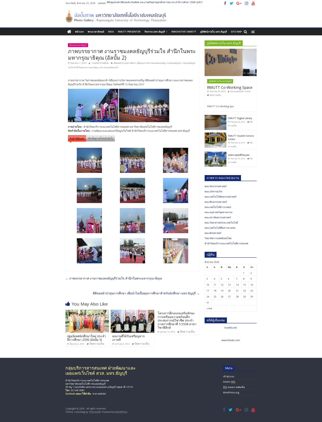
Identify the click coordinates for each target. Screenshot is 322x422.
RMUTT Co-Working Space (229, 87)
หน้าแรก (79, 31)
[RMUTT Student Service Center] (215, 134)
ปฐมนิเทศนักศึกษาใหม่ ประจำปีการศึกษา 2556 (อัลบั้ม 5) (86, 338)
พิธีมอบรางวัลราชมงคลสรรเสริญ (151, 63)
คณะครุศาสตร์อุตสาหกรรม (218, 212)
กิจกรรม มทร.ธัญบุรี (155, 31)
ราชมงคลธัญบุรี (173, 63)
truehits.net (231, 327)
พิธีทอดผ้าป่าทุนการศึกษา (125, 63)
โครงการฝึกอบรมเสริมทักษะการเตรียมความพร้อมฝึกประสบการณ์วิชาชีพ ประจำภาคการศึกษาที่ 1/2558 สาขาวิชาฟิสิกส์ (177, 320)
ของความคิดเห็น (234, 387)
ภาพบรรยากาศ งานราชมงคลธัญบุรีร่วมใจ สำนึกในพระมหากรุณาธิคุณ (113, 278)
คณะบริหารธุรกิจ (213, 191)
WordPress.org (231, 392)
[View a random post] (253, 31)
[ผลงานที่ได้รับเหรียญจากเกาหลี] (132, 312)
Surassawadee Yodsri (240, 91)
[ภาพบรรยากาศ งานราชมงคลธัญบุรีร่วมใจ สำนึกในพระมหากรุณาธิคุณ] (91, 137)
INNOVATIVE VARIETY (183, 31)
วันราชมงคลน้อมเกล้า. (109, 67)
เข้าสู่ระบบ (228, 376)
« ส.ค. (209, 308)
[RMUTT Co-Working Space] (231, 50)
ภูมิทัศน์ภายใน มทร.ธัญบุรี (213, 31)
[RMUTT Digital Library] (215, 116)
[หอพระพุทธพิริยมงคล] (215, 153)
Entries (229, 381)
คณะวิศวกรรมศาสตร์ (216, 186)
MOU (111, 31)
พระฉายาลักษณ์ (96, 31)
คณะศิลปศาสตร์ (213, 233)
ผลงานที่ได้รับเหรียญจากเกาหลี (128, 338)
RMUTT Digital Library (240, 118)
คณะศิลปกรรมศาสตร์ (216, 201)
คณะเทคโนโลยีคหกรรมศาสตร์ (220, 196)
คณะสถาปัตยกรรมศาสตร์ (218, 217)
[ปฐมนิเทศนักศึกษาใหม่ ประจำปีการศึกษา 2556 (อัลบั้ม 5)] (87, 312)
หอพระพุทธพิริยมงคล (239, 154)
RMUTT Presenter (129, 31)
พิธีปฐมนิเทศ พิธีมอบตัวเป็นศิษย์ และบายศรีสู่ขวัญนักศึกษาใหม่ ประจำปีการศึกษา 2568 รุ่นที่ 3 (155, 3)
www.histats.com (230, 340)
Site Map (236, 31)
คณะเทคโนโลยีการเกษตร (218, 207)
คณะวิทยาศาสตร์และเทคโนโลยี (221, 222)
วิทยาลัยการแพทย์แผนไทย (218, 238)
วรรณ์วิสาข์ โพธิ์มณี (100, 63)
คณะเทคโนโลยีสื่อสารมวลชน (220, 227)
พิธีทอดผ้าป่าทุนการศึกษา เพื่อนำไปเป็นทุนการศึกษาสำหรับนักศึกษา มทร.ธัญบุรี (146, 293)
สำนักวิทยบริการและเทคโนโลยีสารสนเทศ (226, 243)
